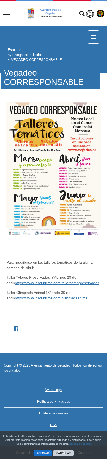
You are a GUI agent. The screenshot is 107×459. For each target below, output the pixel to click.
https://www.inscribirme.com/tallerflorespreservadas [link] (57, 283)
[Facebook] (14, 327)
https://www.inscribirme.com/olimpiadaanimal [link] (51, 298)
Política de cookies (53, 413)
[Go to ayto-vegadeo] (47, 13)
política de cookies (80, 443)
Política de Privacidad (53, 402)
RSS (53, 425)
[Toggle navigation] (6, 13)
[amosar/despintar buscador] (82, 14)
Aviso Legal (53, 390)
